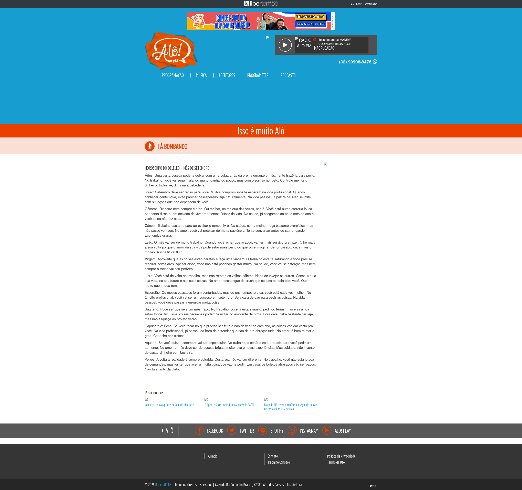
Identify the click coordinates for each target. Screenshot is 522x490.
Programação (173, 75)
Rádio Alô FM (163, 484)
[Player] (285, 45)
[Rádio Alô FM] (171, 50)
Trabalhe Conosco (279, 462)
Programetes (257, 75)
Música (201, 75)
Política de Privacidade (341, 456)
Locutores (227, 75)
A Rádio (213, 456)
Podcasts (288, 75)
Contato (371, 4)
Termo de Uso (336, 462)
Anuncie (356, 4)
